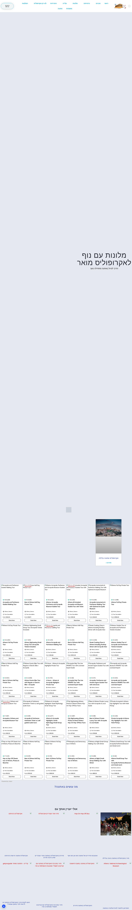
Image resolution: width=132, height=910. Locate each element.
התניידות (53, 3)
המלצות (25, 3)
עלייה (65, 3)
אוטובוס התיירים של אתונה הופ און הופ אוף (83, 856)
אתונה (60, 9)
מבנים (98, 3)
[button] (129, 6)
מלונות (75, 3)
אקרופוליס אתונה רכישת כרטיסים (16, 856)
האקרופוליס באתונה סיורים (82, 905)
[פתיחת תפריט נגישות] (4, 906)
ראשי (106, 3)
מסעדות (69, 9)
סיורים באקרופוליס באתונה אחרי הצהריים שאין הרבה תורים (49, 856)
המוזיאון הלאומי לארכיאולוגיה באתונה (116, 908)
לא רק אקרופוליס (40, 3)
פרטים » (108, 562)
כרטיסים (87, 3)
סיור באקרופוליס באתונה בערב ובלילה (116, 858)
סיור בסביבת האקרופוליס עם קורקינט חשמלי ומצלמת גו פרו (49, 906)
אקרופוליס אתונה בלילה (108, 558)
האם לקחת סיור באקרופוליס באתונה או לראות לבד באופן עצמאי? (16, 903)
